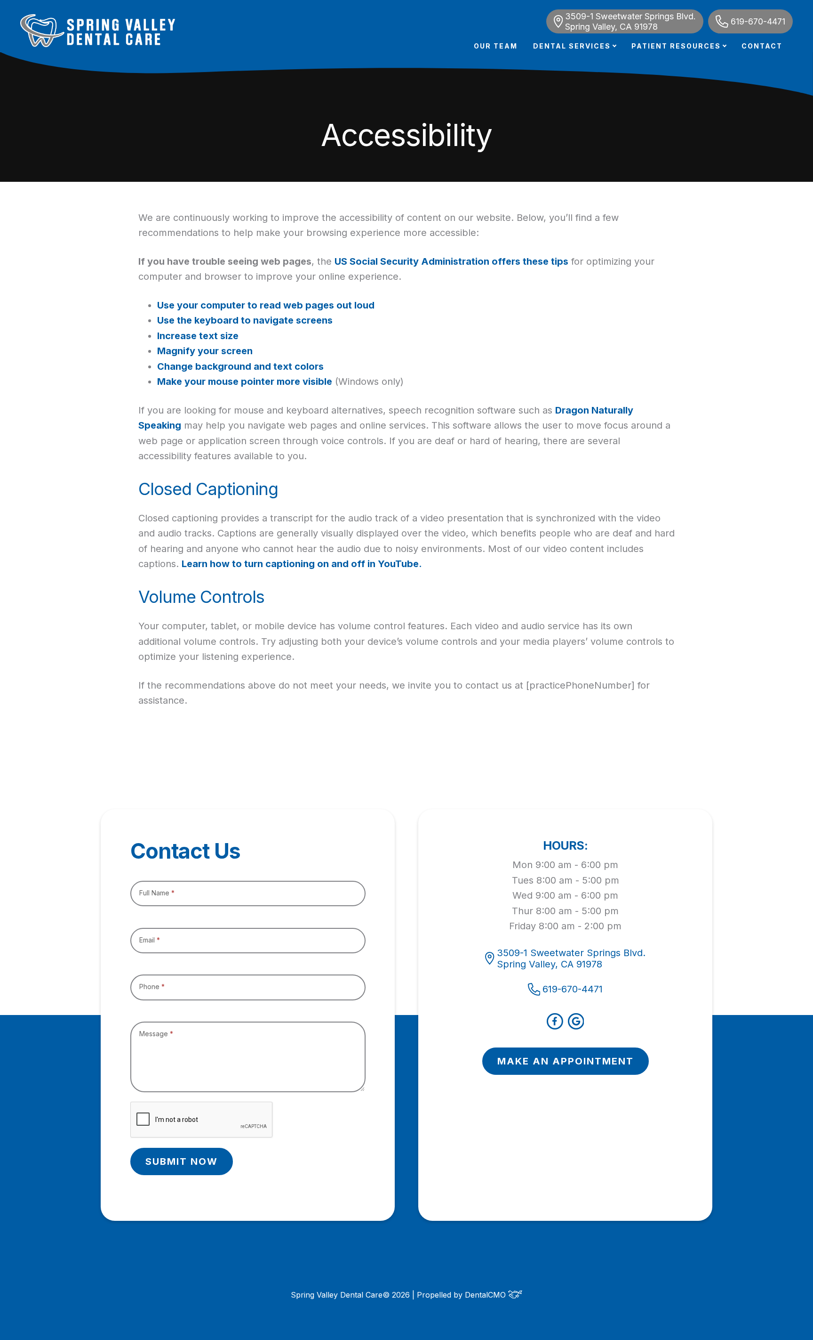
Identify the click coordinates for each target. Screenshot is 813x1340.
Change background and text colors (240, 366)
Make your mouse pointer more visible (244, 381)
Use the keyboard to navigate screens (245, 320)
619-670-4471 (758, 21)
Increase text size (198, 335)
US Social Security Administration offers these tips (451, 261)
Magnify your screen (205, 351)
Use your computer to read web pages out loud (266, 305)
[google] (576, 1026)
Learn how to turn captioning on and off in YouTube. (302, 563)
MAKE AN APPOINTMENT (565, 1061)
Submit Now (181, 1161)
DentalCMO (486, 1294)
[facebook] (555, 1026)
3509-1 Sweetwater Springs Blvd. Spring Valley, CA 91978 (630, 21)
